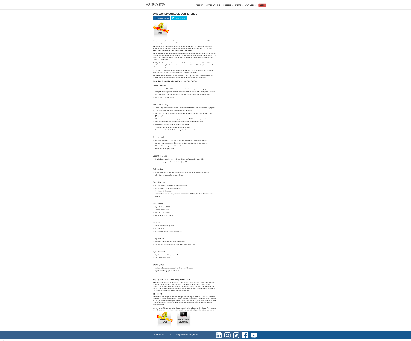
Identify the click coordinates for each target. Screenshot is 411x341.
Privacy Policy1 (193, 335)
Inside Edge (226, 5)
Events (238, 5)
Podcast (199, 5)
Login (262, 5)
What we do (249, 5)
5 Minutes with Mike (212, 5)
